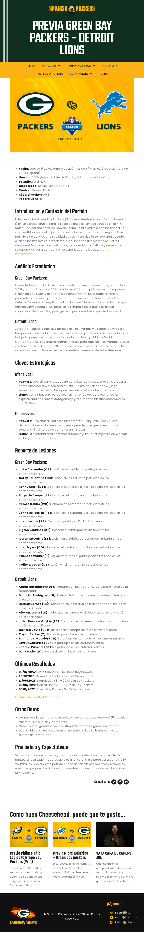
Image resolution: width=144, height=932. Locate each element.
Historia (108, 65)
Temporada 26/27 (79, 65)
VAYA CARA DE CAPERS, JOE (114, 855)
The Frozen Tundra (49, 74)
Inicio (31, 65)
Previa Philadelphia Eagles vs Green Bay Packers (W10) (25, 857)
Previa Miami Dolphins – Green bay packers (70, 855)
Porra (103, 74)
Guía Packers (79, 74)
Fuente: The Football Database (37, 697)
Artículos (49, 65)
